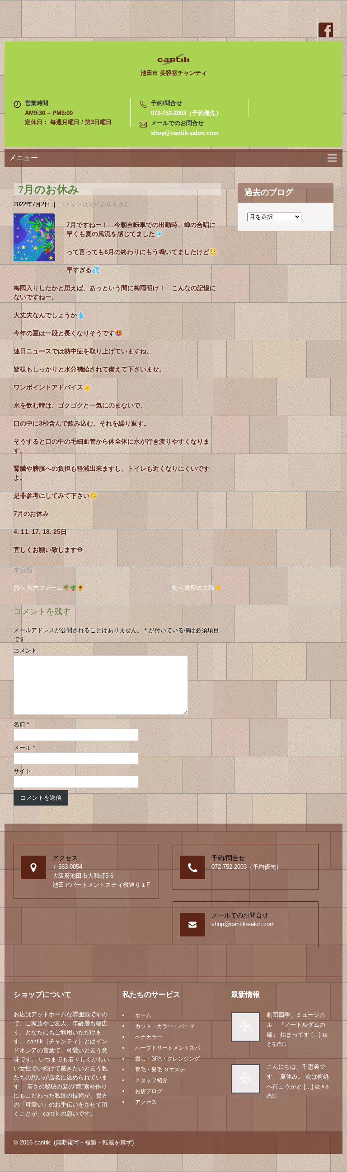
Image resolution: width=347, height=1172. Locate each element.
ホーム (143, 1015)
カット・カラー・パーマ (165, 1026)
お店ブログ (148, 1091)
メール (25, 747)
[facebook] (325, 30)
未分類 (23, 570)
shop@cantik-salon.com (185, 133)
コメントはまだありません (94, 204)
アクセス (146, 1102)
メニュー (23, 158)
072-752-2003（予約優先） (186, 113)
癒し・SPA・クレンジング (167, 1059)
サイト (22, 771)
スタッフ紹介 (151, 1080)
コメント (25, 650)
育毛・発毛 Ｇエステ (160, 1069)
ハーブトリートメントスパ (167, 1048)
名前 (22, 724)
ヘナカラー (148, 1037)
